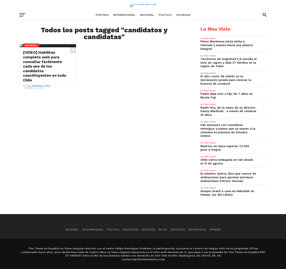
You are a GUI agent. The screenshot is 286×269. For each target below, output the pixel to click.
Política (165, 14)
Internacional (124, 14)
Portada (102, 14)
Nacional (147, 14)
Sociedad (183, 14)
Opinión (215, 229)
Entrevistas (197, 229)
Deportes (178, 229)
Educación (130, 229)
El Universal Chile (39, 86)
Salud (163, 229)
